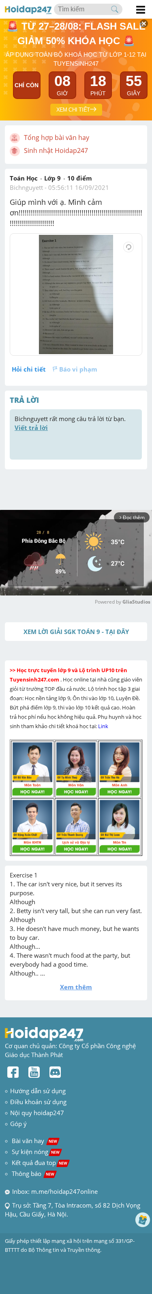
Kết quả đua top (39, 1163)
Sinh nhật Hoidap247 (56, 150)
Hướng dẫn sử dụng (38, 1091)
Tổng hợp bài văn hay (56, 137)
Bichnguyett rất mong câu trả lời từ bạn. (71, 423)
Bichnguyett (26, 187)
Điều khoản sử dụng (38, 1102)
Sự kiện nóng (36, 1152)
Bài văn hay (33, 1141)
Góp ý (18, 1124)
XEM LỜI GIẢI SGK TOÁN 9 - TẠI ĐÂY (76, 632)
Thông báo (33, 1173)
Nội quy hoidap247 (37, 1113)
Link (103, 726)
